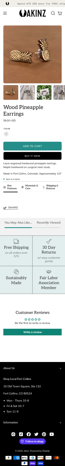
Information (10, 422)
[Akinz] (32, 13)
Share (13, 207)
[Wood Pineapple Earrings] (10, 92)
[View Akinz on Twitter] (36, 434)
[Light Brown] (6, 133)
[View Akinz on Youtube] (51, 434)
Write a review (32, 332)
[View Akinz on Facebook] (28, 434)
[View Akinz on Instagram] (13, 434)
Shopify (46, 450)
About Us (9, 368)
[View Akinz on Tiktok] (21, 434)
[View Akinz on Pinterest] (44, 434)
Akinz (26, 450)
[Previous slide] (7, 199)
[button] (52, 13)
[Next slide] (57, 199)
